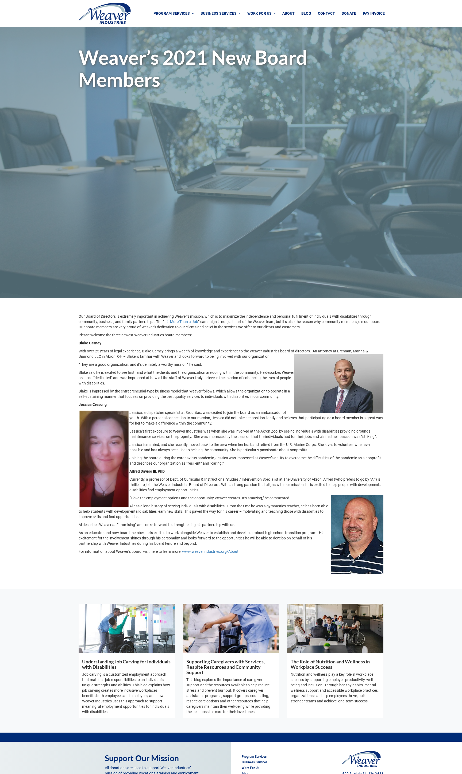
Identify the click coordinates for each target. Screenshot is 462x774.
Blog (306, 13)
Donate (349, 13)
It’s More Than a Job (181, 322)
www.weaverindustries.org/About (210, 551)
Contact (326, 13)
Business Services (254, 762)
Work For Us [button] (260, 13)
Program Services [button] (172, 13)
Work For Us (250, 768)
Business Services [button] (219, 13)
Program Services (254, 757)
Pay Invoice (374, 13)
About (288, 13)
